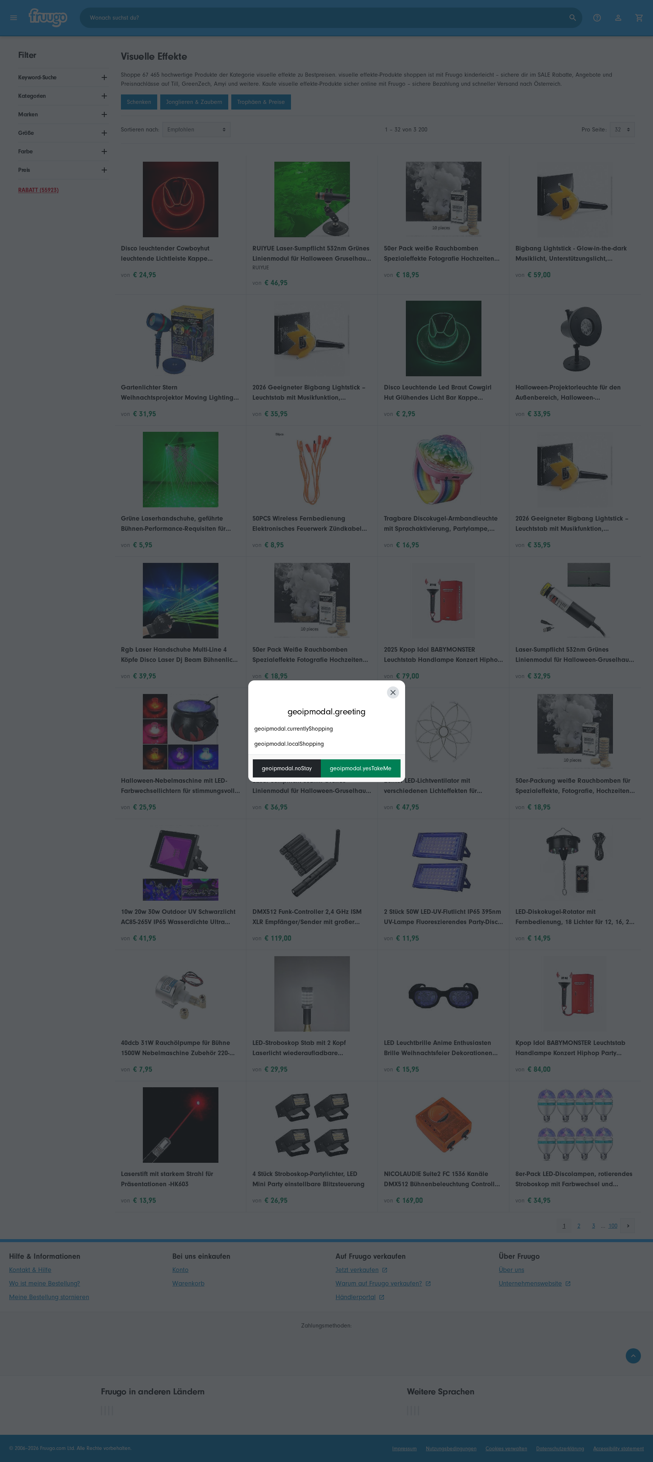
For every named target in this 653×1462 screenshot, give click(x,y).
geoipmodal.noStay (287, 768)
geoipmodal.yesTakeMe (360, 768)
